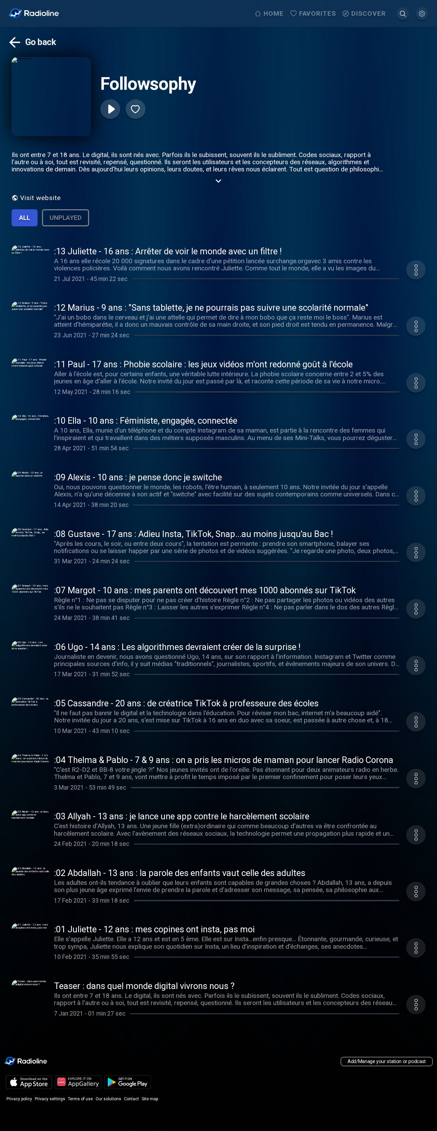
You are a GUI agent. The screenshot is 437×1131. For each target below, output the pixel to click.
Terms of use (80, 1099)
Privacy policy (19, 1099)
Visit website (40, 198)
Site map (150, 1099)
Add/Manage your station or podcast (387, 1061)
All (24, 218)
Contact (131, 1099)
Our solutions (108, 1099)
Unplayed (66, 218)
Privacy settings (50, 1099)
